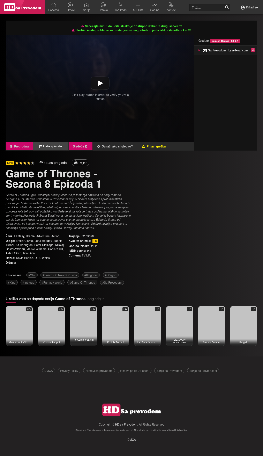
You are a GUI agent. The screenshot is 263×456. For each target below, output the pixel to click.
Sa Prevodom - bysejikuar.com (227, 50)
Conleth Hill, (56, 249)
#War (32, 275)
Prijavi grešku (156, 146)
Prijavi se (251, 7)
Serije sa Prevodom (169, 371)
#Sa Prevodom (112, 282)
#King (11, 282)
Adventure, (43, 236)
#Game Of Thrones (82, 282)
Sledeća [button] (79, 146)
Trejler (82, 163)
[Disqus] (200, 214)
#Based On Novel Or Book (60, 275)
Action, (55, 236)
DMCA (48, 371)
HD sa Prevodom (126, 424)
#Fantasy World (52, 282)
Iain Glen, (29, 253)
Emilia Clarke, (25, 241)
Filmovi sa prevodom (99, 371)
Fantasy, (20, 236)
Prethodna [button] (21, 146)
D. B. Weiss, (43, 258)
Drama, (31, 236)
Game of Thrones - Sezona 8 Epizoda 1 (54, 178)
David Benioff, (25, 258)
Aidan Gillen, (14, 253)
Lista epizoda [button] (53, 146)
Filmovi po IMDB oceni (134, 371)
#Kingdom (91, 275)
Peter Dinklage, (44, 245)
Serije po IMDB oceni (203, 371)
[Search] (226, 7)
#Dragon (110, 275)
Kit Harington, (24, 245)
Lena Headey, (44, 241)
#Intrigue (28, 282)
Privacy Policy (69, 371)
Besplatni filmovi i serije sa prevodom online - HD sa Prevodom (22, 7)
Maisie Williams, (37, 249)
